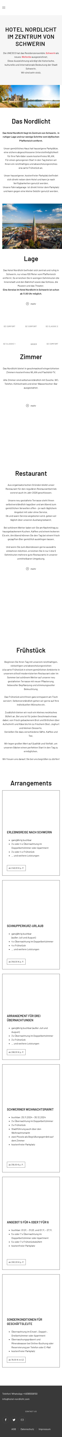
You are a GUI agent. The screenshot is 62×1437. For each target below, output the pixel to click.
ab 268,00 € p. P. (16, 1052)
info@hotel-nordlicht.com (15, 1398)
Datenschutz (27, 1429)
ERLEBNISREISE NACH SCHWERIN (29, 832)
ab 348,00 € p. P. (16, 961)
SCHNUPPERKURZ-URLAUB (25, 926)
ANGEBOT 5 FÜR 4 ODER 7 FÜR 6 (28, 1222)
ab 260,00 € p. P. (16, 1262)
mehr (33, 303)
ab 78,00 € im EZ (16, 1359)
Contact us (31, 1411)
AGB (13, 1429)
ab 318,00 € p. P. (16, 1164)
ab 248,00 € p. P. (16, 868)
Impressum (45, 1429)
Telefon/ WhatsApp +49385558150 (19, 1393)
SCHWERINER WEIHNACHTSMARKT (30, 1109)
